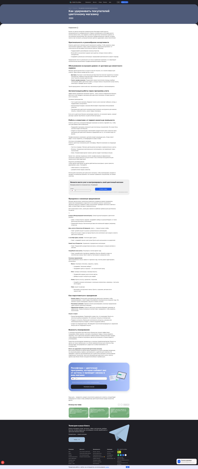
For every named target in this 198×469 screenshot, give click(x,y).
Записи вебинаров (72, 458)
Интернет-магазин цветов (85, 456)
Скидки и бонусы (96, 458)
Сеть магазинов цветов (84, 455)
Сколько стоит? (110, 451)
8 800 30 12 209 (120, 457)
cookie (107, 467)
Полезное (105, 2)
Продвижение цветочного (98, 456)
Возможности (88, 2)
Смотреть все (126, 404)
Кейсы (70, 453)
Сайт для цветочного (97, 453)
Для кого (95, 2)
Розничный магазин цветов (85, 453)
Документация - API (111, 458)
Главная (70, 8)
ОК (127, 467)
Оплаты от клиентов (97, 461)
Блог (69, 451)
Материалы (75, 8)
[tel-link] (123, 455)
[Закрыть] (195, 459)
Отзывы (100, 2)
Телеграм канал (72, 460)
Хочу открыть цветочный (85, 451)
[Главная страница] (75, 2)
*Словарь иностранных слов (122, 462)
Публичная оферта (120, 458)
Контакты (109, 453)
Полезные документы (73, 456)
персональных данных (123, 191)
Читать (75, 439)
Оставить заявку (124, 2)
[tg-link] (121, 455)
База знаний (71, 461)
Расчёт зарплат (96, 463)
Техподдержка (110, 455)
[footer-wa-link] (118, 455)
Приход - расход (96, 451)
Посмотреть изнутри (89, 386)
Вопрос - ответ (72, 463)
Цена (110, 2)
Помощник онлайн (97, 460)
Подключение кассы (97, 455)
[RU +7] (72, 190)
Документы (119, 461)
